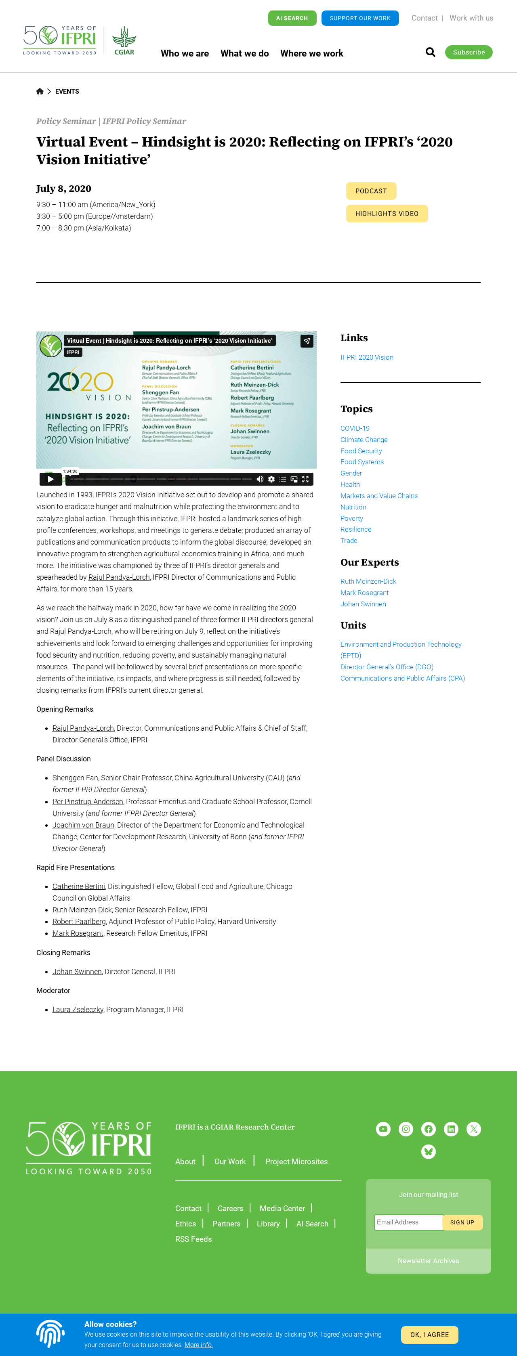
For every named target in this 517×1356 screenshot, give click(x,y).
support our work (360, 18)
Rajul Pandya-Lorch (119, 577)
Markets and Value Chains (379, 496)
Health (350, 484)
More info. (199, 1345)
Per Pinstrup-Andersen (88, 801)
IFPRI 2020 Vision (366, 357)
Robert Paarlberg (79, 921)
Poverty (351, 518)
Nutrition (353, 507)
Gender (351, 473)
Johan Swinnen (77, 971)
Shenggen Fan (75, 777)
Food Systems (362, 462)
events (67, 91)
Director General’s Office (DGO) (387, 667)
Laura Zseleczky (78, 1009)
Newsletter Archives (428, 1261)
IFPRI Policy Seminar (144, 121)
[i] (430, 52)
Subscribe (469, 52)
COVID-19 (355, 428)
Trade (348, 541)
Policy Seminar (66, 121)
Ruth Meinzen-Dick (82, 909)
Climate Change (364, 440)
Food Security (361, 451)
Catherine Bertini (79, 886)
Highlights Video (387, 214)
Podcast (371, 191)
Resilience (356, 529)
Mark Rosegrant (78, 933)
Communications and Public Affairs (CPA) (402, 678)
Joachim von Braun (83, 825)
